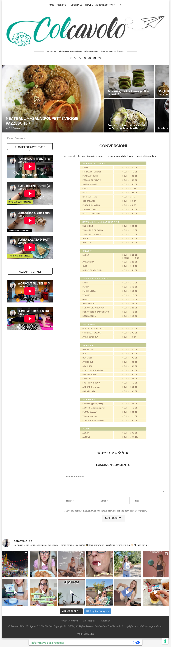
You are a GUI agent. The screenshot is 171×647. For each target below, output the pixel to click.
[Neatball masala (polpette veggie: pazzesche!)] (53, 98)
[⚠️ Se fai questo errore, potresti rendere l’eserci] (127, 592)
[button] (8, 98)
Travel (89, 5)
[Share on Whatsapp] (116, 452)
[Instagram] (80, 58)
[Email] (95, 58)
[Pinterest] (85, 58)
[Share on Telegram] (119, 452)
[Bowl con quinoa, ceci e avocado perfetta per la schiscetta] (129, 115)
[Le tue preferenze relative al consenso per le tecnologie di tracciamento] (165, 641)
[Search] (121, 5)
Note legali (89, 620)
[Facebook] (70, 58)
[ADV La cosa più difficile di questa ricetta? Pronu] (15, 592)
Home (51, 5)
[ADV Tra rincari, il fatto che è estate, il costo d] (99, 592)
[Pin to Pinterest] (113, 452)
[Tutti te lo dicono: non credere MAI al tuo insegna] (156, 564)
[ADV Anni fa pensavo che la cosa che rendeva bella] (156, 592)
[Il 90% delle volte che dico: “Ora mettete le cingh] (71, 592)
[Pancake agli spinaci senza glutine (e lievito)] (129, 81)
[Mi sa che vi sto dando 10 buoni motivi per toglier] (71, 564)
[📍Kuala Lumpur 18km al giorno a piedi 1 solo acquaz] (15, 564)
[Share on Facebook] (109, 452)
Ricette (61, 5)
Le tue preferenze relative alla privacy (100, 642)
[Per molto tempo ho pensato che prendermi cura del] (127, 564)
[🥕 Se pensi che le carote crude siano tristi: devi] (43, 564)
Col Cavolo (14, 128)
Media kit (105, 620)
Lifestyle (76, 5)
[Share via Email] (127, 452)
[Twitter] (75, 58)
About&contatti (106, 5)
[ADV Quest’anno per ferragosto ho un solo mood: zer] (43, 592)
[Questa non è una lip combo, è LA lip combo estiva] (99, 564)
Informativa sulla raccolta (47, 642)
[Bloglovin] (100, 58)
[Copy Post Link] (123, 452)
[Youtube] (90, 58)
